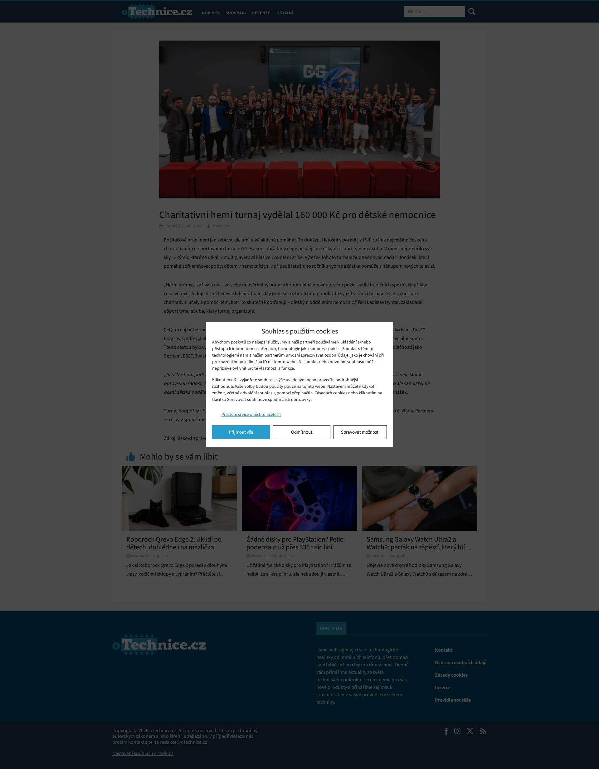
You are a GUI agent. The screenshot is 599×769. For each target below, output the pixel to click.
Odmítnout (301, 432)
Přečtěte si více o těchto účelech (251, 414)
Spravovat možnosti (360, 432)
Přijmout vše (241, 432)
